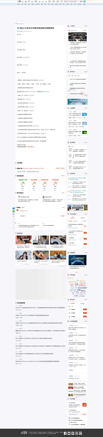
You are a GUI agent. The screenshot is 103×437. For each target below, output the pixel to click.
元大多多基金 (71, 243)
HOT (74, 149)
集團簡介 (35, 432)
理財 (63, 4)
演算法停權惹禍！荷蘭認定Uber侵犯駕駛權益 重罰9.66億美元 (58, 246)
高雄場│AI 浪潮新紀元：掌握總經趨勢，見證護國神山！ (80, 150)
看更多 (63, 192)
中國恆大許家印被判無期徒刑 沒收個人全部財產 (58, 261)
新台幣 (26, 91)
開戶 (85, 226)
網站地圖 (56, 432)
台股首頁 (57, 168)
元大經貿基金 (71, 238)
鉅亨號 (57, 1)
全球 (46, 1)
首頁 (22, 1)
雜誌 (75, 4)
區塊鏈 (56, 4)
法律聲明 (61, 432)
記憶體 (73, 309)
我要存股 (62, 168)
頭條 (18, 4)
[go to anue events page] (78, 1)
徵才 (53, 432)
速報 (42, 4)
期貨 (52, 4)
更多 (85, 30)
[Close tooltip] (24, 227)
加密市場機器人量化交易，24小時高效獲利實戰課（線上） (79, 167)
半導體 (73, 316)
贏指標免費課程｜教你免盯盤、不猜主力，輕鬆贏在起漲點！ (79, 156)
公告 (17, 23)
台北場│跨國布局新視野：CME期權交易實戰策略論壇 (79, 162)
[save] (14, 225)
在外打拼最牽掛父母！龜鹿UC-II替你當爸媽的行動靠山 (40, 246)
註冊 (84, 1)
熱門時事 (37, 4)
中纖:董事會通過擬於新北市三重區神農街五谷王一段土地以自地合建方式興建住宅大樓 (29, 226)
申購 (85, 233)
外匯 (43, 1)
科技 (29, 4)
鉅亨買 (53, 1)
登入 (82, 1)
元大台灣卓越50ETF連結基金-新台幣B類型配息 (75, 231)
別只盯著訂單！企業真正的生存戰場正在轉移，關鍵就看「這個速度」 (23, 246)
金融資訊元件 (44, 432)
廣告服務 (39, 432)
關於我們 (31, 432)
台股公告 (22, 23)
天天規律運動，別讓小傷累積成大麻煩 (40, 261)
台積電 (73, 313)
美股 (32, 1)
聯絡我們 (49, 432)
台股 (29, 1)
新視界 (67, 4)
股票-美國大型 (75, 228)
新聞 (26, 1)
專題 (71, 4)
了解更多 (62, 175)
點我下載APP (31, 146)
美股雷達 (74, 111)
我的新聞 (79, 4)
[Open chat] (14, 227)
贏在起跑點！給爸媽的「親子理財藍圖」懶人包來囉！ (34, 168)
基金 (39, 1)
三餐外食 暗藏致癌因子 (22, 261)
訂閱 (61, 1)
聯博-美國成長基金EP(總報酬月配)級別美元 (75, 225)
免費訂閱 (84, 414)
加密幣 (49, 1)
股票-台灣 (74, 234)
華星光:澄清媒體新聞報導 (48, 225)
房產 (60, 4)
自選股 (84, 4)
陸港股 (35, 1)
